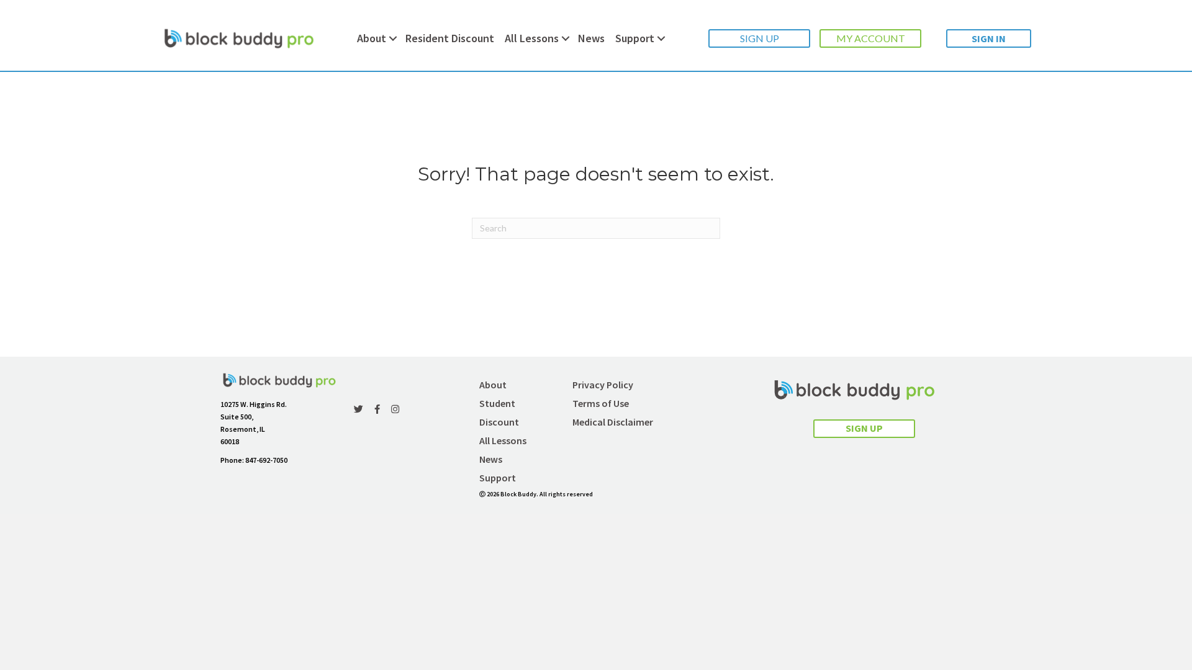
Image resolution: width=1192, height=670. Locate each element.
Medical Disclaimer (612, 422)
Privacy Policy (602, 384)
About (371, 38)
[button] (759, 38)
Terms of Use (600, 403)
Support (634, 38)
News (591, 38)
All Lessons (532, 38)
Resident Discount (449, 38)
